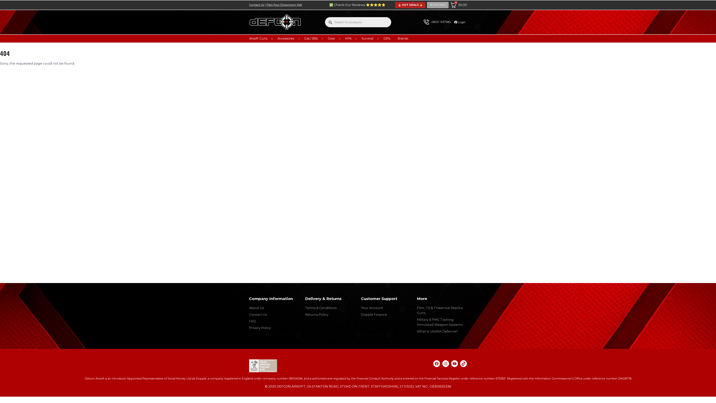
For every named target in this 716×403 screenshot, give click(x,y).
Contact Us (256, 5)
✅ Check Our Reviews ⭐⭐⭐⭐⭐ (357, 5)
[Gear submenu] (340, 39)
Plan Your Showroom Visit (284, 5)
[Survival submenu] (378, 39)
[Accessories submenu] (299, 39)
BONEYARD (438, 5)
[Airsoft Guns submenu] (272, 39)
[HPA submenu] (356, 39)
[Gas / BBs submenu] (322, 39)
